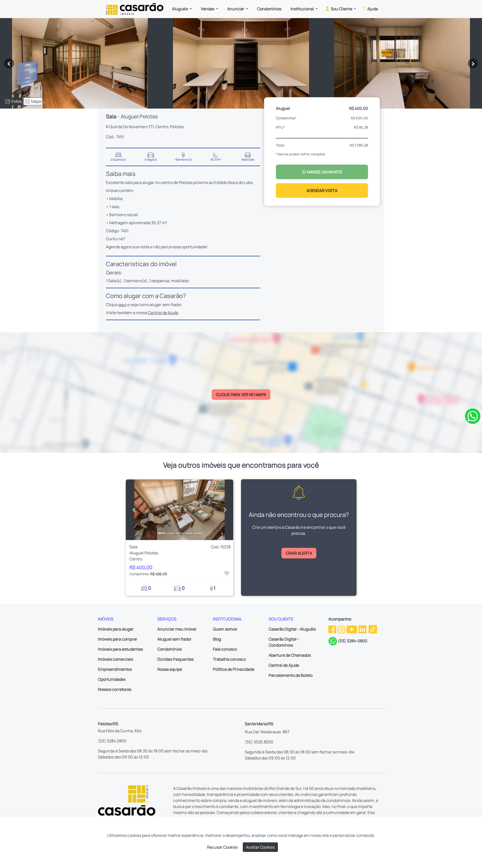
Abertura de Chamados (290, 655)
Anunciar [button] (236, 9)
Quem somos (225, 629)
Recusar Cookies (222, 847)
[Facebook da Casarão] (332, 629)
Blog (217, 639)
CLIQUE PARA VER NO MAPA (241, 394)
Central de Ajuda (163, 312)
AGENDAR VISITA (322, 190)
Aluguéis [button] (180, 9)
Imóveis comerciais (115, 659)
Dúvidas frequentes (175, 659)
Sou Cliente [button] (341, 9)
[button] (134, 509)
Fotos (17, 101)
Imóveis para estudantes (120, 649)
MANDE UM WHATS (324, 172)
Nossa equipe (169, 669)
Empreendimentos (115, 669)
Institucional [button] (302, 9)
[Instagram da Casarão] (341, 629)
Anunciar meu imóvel (176, 629)
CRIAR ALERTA (299, 553)
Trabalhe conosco (229, 659)
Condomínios (269, 9)
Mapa (36, 101)
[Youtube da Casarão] (352, 629)
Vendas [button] (208, 9)
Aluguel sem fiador (174, 639)
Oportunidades (112, 679)
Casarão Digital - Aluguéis (292, 629)
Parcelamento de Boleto (291, 675)
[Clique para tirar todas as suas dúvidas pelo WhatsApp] (473, 416)
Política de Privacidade (233, 669)
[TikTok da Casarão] (373, 629)
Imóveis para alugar (116, 629)
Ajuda (372, 9)
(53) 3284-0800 (352, 641)
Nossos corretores (114, 689)
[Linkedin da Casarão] (363, 629)
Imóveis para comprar (117, 639)
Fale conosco (225, 649)
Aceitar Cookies (260, 847)
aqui (122, 304)
